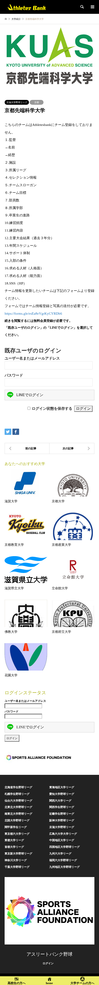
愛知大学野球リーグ (61, 794)
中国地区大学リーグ (61, 840)
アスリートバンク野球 (49, 954)
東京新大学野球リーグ (18, 853)
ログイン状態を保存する (52, 408)
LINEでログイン (29, 395)
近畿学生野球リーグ (61, 813)
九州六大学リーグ (60, 853)
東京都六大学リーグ (17, 833)
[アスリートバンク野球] (26, 7)
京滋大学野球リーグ (16, 102)
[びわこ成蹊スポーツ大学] (27, 448)
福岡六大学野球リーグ (63, 860)
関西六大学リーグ (60, 800)
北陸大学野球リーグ (17, 820)
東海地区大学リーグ (61, 787)
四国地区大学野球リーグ (64, 846)
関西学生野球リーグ (61, 807)
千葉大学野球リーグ (17, 867)
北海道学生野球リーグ (18, 787)
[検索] (82, 7)
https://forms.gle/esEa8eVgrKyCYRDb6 (33, 313)
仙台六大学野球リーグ (18, 800)
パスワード (14, 375)
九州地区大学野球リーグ (64, 867)
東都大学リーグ (14, 840)
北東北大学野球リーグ (18, 807)
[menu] (92, 7)
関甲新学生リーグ (16, 827)
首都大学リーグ (14, 846)
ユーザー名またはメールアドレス (32, 358)
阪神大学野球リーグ (61, 820)
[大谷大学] (72, 448)
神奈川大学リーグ (16, 860)
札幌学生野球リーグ (17, 794)
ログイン (48, 963)
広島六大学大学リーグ (63, 833)
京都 (36, 102)
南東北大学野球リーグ (18, 813)
